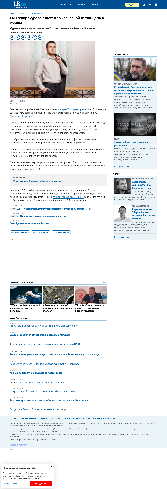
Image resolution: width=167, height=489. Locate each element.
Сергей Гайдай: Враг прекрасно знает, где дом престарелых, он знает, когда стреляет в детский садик (134, 90)
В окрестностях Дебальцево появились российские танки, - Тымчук (44, 391)
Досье (94, 4)
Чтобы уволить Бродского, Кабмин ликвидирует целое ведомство (43, 325)
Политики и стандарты (74, 418)
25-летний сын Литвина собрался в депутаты (37, 181)
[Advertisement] (58, 258)
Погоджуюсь (41, 484)
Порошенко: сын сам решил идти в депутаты (39, 216)
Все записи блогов (122, 237)
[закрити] (51, 466)
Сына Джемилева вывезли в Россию (29, 223)
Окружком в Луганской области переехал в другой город (39, 409)
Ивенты (43, 418)
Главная (13, 13)
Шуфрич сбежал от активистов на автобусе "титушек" (40, 334)
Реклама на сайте (28, 418)
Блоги (81, 4)
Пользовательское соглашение (101, 418)
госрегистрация (20, 232)
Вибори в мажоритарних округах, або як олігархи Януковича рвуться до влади (55, 354)
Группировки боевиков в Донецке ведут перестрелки (37, 382)
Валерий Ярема (61, 232)
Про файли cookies (10, 484)
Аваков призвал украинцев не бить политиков (36, 373)
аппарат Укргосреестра (70, 109)
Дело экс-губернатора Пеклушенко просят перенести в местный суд (45, 363)
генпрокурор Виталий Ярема (68, 196)
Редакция (55, 418)
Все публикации (121, 166)
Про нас (13, 418)
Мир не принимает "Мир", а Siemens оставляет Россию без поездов (143, 214)
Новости (66, 4)
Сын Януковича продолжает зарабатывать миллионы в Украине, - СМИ (51, 208)
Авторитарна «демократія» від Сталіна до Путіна (141, 185)
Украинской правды (21, 116)
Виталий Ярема (40, 232)
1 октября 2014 (34, 13)
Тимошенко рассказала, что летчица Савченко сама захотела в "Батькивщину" (50, 400)
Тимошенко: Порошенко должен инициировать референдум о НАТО (45, 344)
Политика (23, 13)
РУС (149, 4)
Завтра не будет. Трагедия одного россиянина (132, 143)
